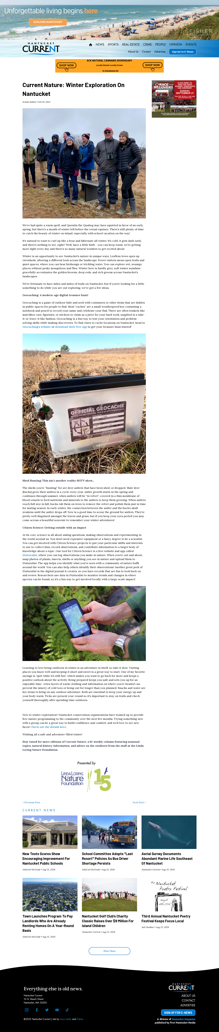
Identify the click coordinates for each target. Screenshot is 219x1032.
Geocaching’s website (36, 326)
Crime (147, 45)
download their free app (71, 326)
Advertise (159, 52)
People (160, 45)
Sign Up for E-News (182, 51)
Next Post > (139, 802)
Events (191, 45)
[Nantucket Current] (178, 987)
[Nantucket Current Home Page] (41, 48)
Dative (80, 1019)
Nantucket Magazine (183, 1019)
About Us (133, 52)
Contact (146, 52)
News (100, 45)
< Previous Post (31, 802)
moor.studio (66, 1019)
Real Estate (131, 45)
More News (110, 951)
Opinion (175, 45)
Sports (113, 45)
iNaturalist (29, 555)
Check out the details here (48, 727)
